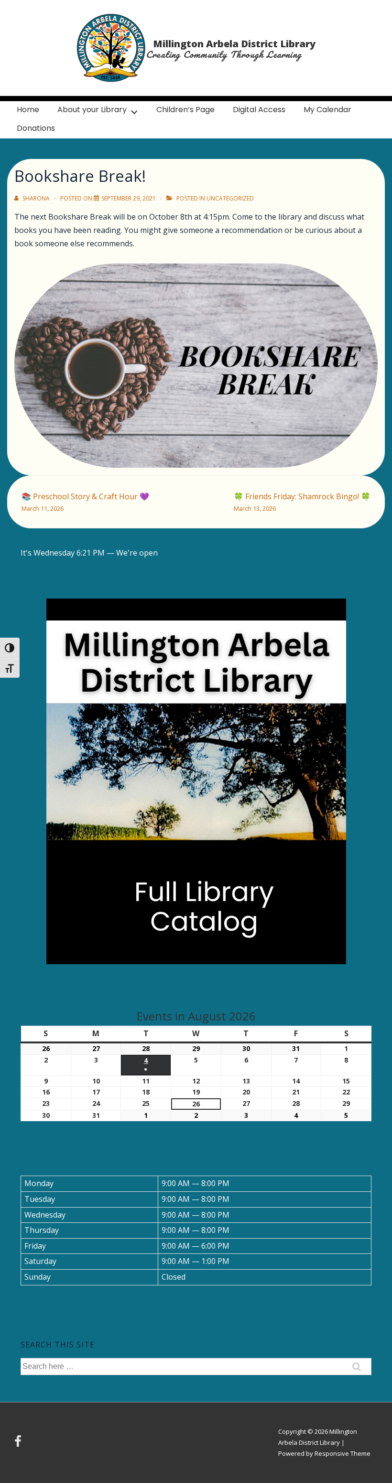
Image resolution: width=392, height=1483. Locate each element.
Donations (36, 128)
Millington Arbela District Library (234, 43)
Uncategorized (230, 198)
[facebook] (19, 1444)
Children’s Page (185, 109)
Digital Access (259, 109)
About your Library (92, 109)
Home (28, 109)
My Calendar (327, 109)
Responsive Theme (342, 1453)
